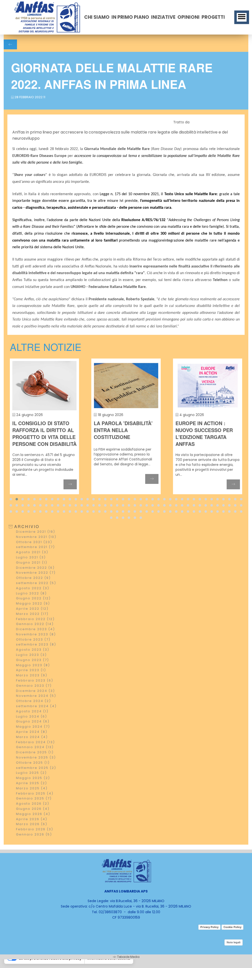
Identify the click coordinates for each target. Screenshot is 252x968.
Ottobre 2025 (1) (33, 774)
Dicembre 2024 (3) (35, 702)
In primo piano (130, 17)
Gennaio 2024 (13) (35, 758)
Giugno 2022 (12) (33, 609)
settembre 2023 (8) (36, 655)
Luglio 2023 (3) (31, 666)
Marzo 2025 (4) (31, 799)
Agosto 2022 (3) (32, 599)
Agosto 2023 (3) (32, 661)
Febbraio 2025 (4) (34, 804)
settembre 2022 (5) (36, 594)
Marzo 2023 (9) (31, 686)
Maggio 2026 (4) (33, 825)
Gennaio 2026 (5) (34, 845)
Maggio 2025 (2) (33, 789)
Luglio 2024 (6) (31, 727)
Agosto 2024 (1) (32, 722)
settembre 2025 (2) (36, 779)
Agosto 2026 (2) (32, 815)
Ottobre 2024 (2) (33, 712)
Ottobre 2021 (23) (34, 553)
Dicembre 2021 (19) (35, 543)
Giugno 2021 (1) (31, 573)
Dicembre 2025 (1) (35, 763)
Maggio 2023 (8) (33, 676)
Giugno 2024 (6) (32, 732)
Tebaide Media (128, 957)
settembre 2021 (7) (35, 558)
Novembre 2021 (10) (36, 548)
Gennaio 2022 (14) (35, 635)
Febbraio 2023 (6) (34, 691)
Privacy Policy (209, 927)
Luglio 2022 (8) (31, 604)
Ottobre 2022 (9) (33, 589)
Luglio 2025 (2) (31, 784)
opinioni (188, 17)
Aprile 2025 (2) (31, 794)
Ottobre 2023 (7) (33, 650)
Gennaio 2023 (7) (34, 697)
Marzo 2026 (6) (31, 835)
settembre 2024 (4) (36, 717)
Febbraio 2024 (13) (35, 753)
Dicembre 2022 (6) (35, 579)
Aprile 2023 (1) (31, 681)
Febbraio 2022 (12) (35, 630)
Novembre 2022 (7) (36, 584)
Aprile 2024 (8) (31, 743)
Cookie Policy (232, 927)
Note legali (233, 942)
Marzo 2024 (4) (32, 748)
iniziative (163, 17)
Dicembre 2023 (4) (35, 640)
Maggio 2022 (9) (33, 614)
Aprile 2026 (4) (31, 830)
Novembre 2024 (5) (36, 707)
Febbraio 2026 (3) (34, 840)
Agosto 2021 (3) (32, 563)
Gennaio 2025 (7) (34, 809)
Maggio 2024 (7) (33, 738)
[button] (11, 510)
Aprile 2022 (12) (32, 620)
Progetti (213, 17)
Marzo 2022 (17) (32, 625)
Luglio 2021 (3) (31, 568)
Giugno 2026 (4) (32, 820)
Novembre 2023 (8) (36, 645)
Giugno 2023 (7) (32, 671)
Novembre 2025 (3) (36, 768)
